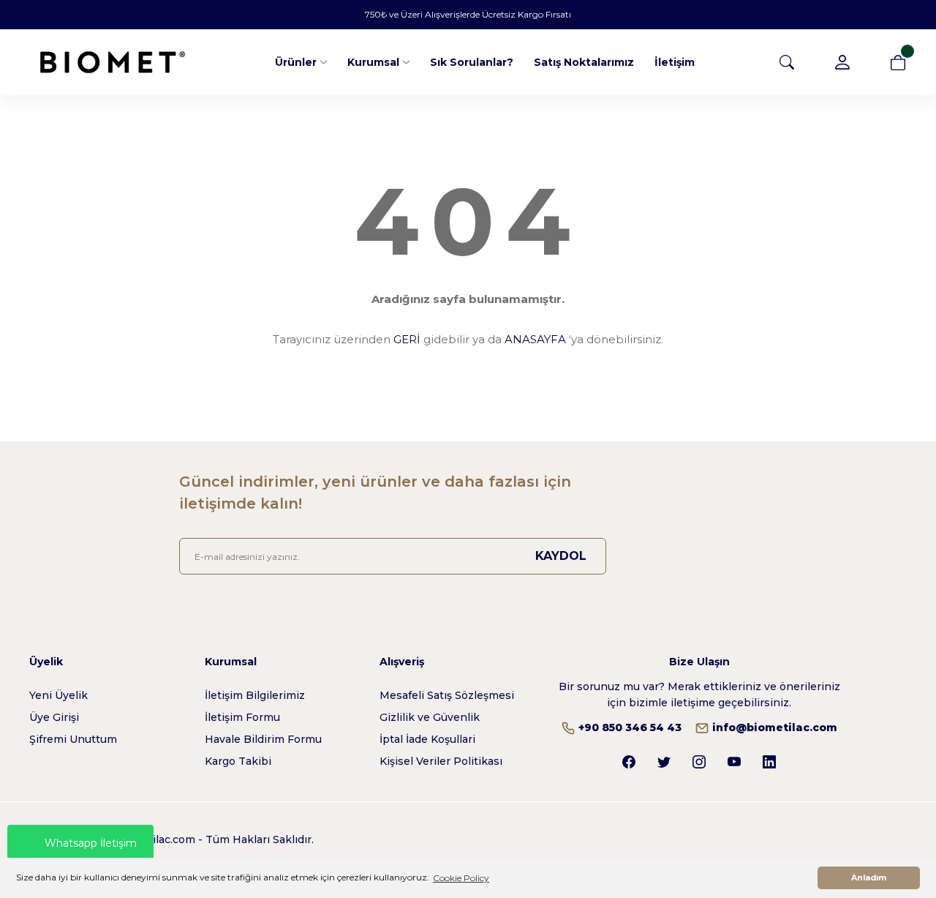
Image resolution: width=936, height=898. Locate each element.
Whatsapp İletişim (91, 843)
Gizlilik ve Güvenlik (430, 717)
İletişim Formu (242, 717)
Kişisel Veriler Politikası (441, 761)
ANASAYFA (535, 339)
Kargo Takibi (238, 761)
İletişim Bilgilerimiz (255, 695)
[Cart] (898, 62)
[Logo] (112, 62)
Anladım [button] (868, 878)
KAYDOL (560, 556)
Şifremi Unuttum (73, 739)
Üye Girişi (54, 717)
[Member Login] (842, 62)
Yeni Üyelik (58, 695)
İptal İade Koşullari (427, 739)
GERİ (406, 339)
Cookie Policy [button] (461, 877)
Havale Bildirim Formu (263, 739)
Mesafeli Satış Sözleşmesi (447, 695)
